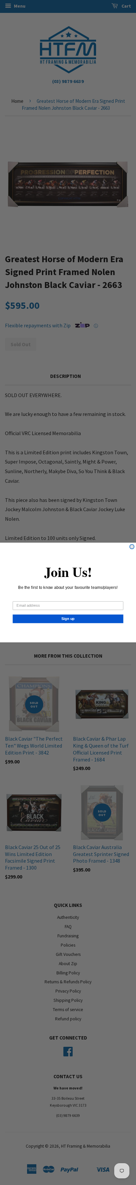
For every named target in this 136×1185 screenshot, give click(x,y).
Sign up (68, 619)
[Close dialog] (132, 546)
